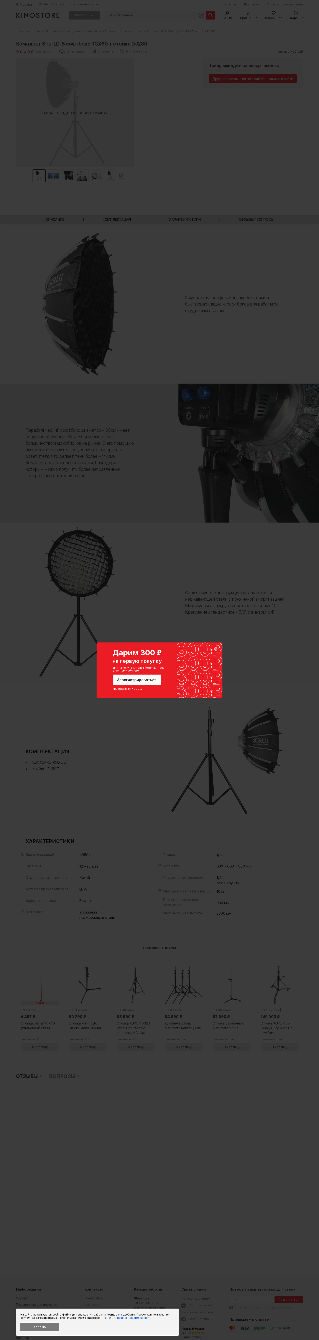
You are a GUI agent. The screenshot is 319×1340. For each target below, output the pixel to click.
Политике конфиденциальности (128, 1317)
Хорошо (40, 1327)
